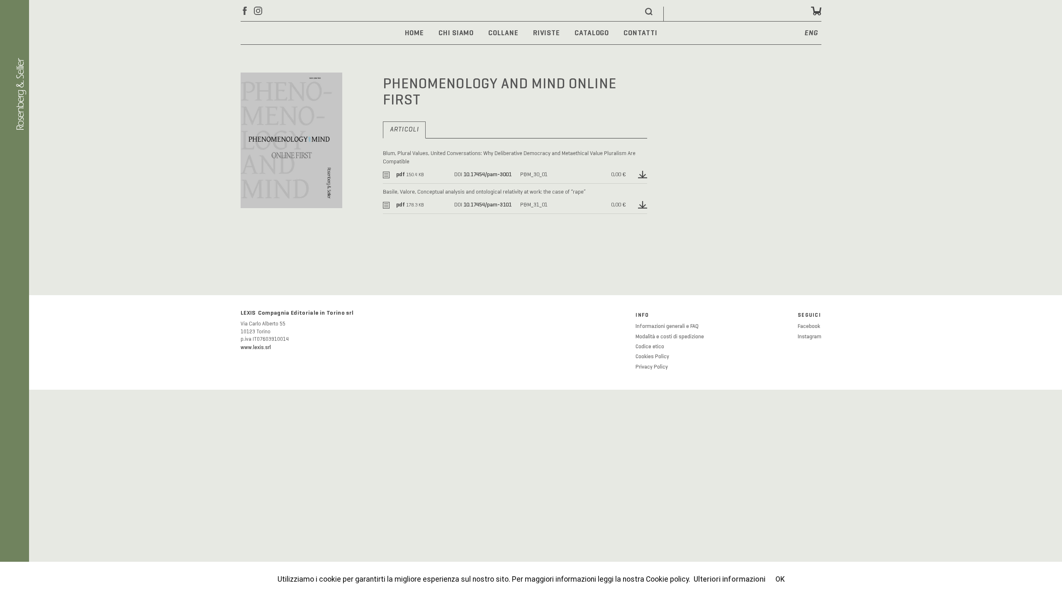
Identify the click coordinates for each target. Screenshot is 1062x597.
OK (780, 579)
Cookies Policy (652, 356)
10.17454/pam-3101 (487, 204)
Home (414, 32)
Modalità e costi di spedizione (670, 337)
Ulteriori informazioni (729, 579)
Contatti (640, 32)
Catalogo (592, 32)
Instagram (809, 337)
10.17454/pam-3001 (487, 174)
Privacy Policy (652, 367)
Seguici (809, 315)
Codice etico (650, 346)
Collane (503, 32)
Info (642, 315)
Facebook (809, 326)
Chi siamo (456, 32)
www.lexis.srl (256, 347)
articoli (404, 129)
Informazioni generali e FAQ (667, 326)
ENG (811, 33)
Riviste (546, 32)
